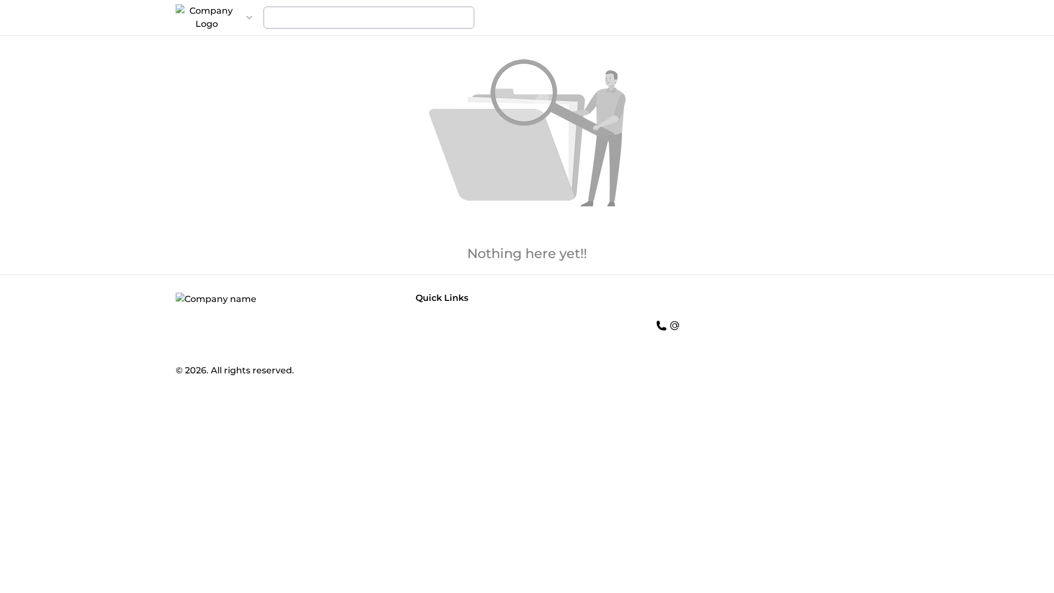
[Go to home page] (206, 17)
